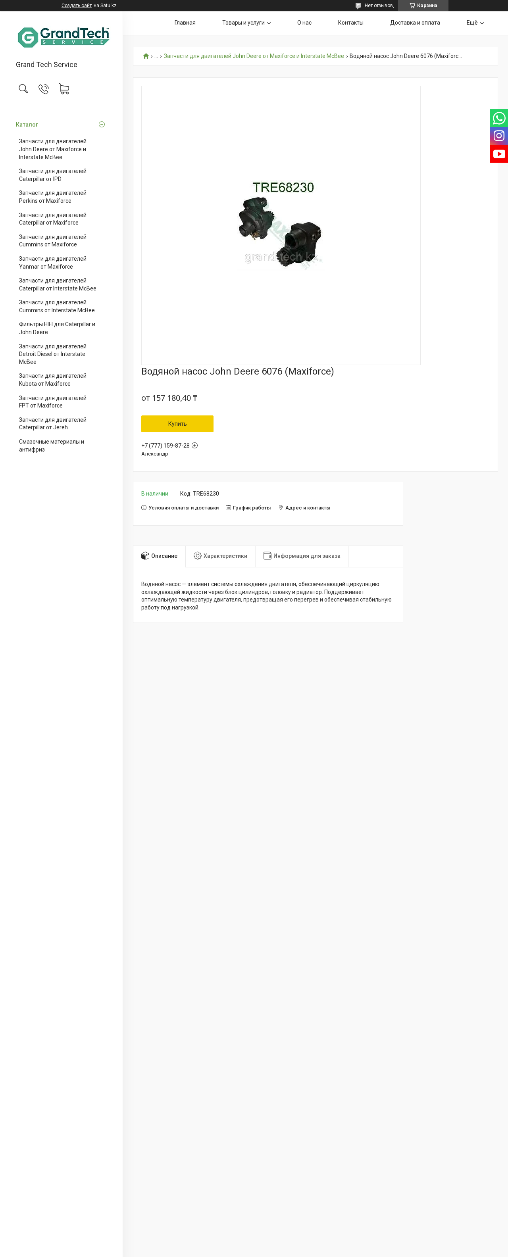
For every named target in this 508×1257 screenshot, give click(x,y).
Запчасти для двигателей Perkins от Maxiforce (53, 197)
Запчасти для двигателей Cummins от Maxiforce (53, 241)
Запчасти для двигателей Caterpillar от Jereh (53, 424)
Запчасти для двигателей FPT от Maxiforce (53, 402)
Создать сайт (77, 5)
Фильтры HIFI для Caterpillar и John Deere (57, 328)
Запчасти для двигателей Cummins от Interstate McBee (57, 306)
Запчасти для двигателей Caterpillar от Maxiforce (53, 219)
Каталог (27, 124)
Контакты (351, 22)
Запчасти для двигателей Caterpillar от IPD (53, 175)
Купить (177, 424)
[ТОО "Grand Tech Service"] (61, 36)
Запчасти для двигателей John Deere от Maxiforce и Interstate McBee (53, 149)
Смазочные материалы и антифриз (51, 445)
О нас (304, 22)
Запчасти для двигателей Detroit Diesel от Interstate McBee (53, 354)
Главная (185, 22)
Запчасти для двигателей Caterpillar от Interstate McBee (57, 284)
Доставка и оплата (415, 22)
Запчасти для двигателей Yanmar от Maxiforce (53, 263)
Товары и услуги (243, 22)
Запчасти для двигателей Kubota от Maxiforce (53, 380)
